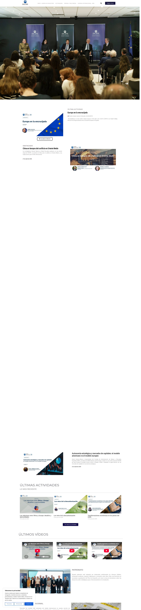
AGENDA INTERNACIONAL (84, 3)
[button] (101, 3)
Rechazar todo (19, 603)
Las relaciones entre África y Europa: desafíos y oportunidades (35, 516)
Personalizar (9, 603)
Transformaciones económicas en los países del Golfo (103, 516)
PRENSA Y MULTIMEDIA (70, 3)
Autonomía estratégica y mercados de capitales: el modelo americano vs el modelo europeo (96, 454)
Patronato (45, 581)
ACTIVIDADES (58, 3)
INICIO (39, 3)
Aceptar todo (28, 603)
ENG (93, 3)
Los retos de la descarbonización (64, 515)
